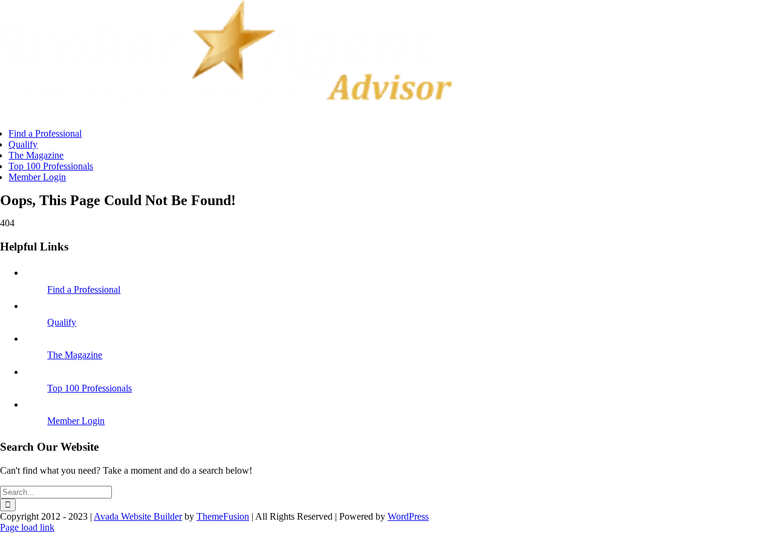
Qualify (61, 322)
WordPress (408, 516)
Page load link (27, 527)
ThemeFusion (223, 516)
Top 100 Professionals (89, 388)
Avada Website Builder (138, 516)
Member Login (76, 421)
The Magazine (74, 355)
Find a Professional (83, 289)
